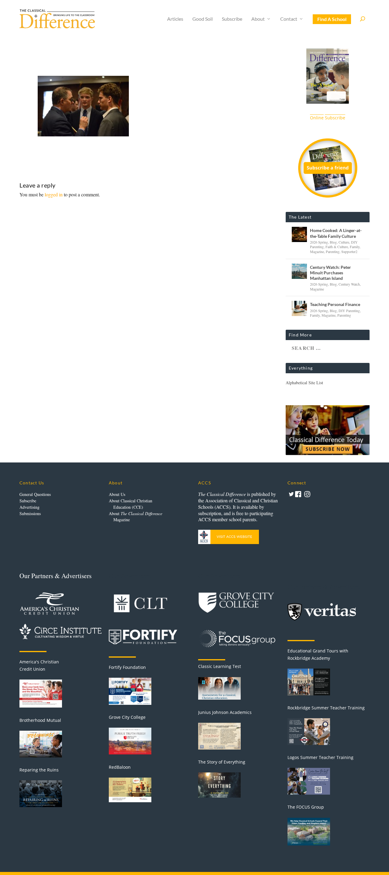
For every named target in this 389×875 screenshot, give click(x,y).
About (258, 19)
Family (355, 246)
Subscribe (232, 19)
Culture (344, 242)
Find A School (331, 19)
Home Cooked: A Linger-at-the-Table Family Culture (336, 233)
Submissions (30, 513)
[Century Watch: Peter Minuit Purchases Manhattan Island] (299, 271)
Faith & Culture (336, 246)
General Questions (35, 494)
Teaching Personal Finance (335, 304)
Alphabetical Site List (304, 382)
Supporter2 (349, 251)
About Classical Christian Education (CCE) (130, 504)
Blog (333, 242)
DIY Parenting (349, 310)
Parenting (332, 251)
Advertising (29, 507)
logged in (54, 194)
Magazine (317, 251)
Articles (175, 19)
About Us (117, 494)
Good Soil (202, 19)
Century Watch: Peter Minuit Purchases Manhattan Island (330, 273)
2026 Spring (319, 242)
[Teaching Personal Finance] (299, 308)
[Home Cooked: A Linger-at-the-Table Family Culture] (299, 234)
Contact (288, 19)
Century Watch (349, 284)
